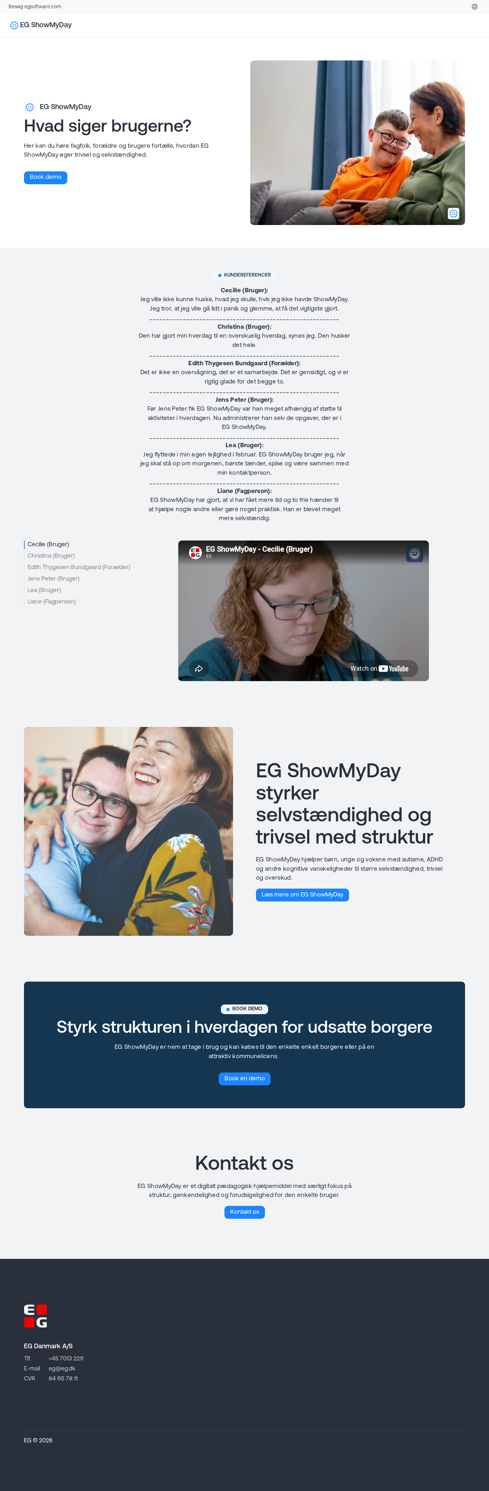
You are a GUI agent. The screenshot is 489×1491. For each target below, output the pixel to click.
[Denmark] (474, 7)
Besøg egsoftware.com (35, 7)
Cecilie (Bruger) (48, 545)
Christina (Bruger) (51, 556)
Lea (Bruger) (44, 590)
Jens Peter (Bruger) (53, 579)
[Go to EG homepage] (35, 1316)
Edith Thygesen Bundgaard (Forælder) (79, 567)
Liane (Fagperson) (52, 602)
